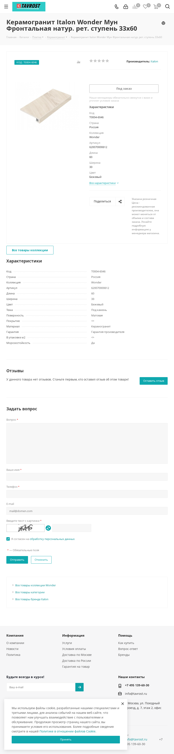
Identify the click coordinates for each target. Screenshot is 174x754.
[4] (103, 61)
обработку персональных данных (52, 539)
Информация (73, 635)
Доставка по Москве (77, 655)
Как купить (126, 643)
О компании (15, 643)
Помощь (125, 635)
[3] (99, 61)
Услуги (67, 643)
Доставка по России (76, 661)
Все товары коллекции (30, 250)
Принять (66, 739)
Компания (15, 635)
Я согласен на (43, 539)
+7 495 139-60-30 (137, 685)
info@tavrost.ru (136, 694)
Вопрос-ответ (128, 649)
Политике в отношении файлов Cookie (67, 731)
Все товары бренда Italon (31, 599)
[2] (95, 61)
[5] (107, 61)
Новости (12, 649)
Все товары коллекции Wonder (35, 585)
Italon (154, 61)
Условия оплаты (74, 649)
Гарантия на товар (76, 667)
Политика (13, 655)
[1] (91, 61)
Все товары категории (30, 592)
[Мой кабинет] (125, 7)
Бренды (124, 655)
